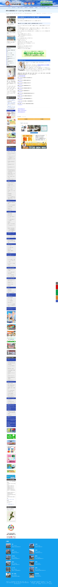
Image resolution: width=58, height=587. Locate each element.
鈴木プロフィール (10, 187)
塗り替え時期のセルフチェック (11, 168)
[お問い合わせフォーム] (46, 4)
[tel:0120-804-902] (34, 53)
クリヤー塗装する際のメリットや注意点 (11, 220)
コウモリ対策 (9, 245)
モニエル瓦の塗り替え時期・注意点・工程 (11, 391)
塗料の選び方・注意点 (11, 368)
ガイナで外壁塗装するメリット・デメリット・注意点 (11, 236)
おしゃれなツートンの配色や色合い (11, 264)
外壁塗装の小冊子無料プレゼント (11, 162)
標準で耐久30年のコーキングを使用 (11, 270)
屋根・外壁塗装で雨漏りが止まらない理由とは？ (11, 385)
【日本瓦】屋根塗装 (10, 393)
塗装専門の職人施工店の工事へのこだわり (11, 280)
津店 (12, 544)
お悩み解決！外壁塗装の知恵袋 (11, 51)
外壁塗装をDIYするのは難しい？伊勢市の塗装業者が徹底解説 (11, 412)
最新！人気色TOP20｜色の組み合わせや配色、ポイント (11, 254)
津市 (16, 581)
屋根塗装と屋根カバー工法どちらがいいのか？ (11, 174)
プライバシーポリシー (10, 309)
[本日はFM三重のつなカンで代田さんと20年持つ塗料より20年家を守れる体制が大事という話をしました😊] (37, 128)
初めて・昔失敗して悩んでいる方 (11, 177)
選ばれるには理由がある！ (11, 182)
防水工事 (8, 238)
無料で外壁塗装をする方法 (11, 403)
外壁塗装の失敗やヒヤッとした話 (11, 59)
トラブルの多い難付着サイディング (11, 366)
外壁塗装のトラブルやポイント (11, 360)
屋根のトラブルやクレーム (10, 381)
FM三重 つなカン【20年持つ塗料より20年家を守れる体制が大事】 (11, 33)
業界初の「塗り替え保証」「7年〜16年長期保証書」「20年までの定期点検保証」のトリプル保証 (11, 230)
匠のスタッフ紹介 (35, 583)
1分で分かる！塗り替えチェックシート (11, 154)
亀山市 (12, 582)
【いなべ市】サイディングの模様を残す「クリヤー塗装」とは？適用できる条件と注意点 (11, 42)
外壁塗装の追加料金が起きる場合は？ (11, 378)
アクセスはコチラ (20, 86)
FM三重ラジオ (9, 48)
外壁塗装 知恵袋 (33, 582)
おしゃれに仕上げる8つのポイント (11, 257)
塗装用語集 (8, 424)
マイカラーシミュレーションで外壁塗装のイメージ (11, 157)
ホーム (8, 148)
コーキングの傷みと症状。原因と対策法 (11, 273)
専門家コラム (9, 208)
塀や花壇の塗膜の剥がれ (11, 396)
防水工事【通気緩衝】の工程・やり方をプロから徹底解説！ (11, 241)
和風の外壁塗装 (10, 213)
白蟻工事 (9, 252)
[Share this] (21, 116)
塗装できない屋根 (10, 383)
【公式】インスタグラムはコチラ (22, 110)
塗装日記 (50, 581)
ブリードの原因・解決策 (11, 276)
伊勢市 (25, 581)
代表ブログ (8, 200)
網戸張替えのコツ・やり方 (10, 406)
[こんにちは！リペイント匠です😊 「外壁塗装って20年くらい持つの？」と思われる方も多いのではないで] (24, 128)
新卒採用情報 (9, 193)
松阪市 (20, 581)
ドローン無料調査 (10, 300)
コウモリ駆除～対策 (10, 247)
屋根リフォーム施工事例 (11, 292)
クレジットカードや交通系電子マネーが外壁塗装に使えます (11, 305)
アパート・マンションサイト (11, 418)
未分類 (8, 64)
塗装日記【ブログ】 (10, 56)
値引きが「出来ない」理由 (11, 151)
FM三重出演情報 (10, 206)
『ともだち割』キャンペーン (11, 226)
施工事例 (8, 287)
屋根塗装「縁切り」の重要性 (11, 388)
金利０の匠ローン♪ (10, 302)
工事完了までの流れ (10, 284)
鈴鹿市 (18, 581)
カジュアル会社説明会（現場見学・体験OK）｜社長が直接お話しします (11, 198)
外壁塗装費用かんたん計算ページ (11, 159)
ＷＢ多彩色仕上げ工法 (11, 401)
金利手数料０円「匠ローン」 (11, 165)
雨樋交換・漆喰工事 (10, 250)
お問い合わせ (50, 583)
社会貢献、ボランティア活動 (11, 191)
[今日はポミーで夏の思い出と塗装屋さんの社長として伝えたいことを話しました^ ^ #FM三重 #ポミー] (30, 128)
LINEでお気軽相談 (10, 297)
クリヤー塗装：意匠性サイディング (11, 217)
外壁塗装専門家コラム (10, 61)
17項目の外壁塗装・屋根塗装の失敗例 (11, 371)
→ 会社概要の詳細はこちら (10, 504)
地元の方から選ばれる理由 (10, 278)
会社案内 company (43, 582)
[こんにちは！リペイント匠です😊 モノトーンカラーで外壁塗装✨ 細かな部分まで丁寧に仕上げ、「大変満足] (44, 128)
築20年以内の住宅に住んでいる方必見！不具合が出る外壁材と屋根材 (11, 171)
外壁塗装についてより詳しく (11, 398)
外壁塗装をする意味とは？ (11, 179)
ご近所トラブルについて (11, 375)
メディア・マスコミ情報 (10, 54)
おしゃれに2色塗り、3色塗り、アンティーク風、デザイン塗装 (11, 260)
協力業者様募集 (9, 426)
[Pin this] (25, 116)
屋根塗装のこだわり (10, 282)
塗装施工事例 (9, 289)
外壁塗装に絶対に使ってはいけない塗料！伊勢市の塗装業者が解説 (11, 363)
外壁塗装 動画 (38, 582)
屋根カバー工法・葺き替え (11, 223)
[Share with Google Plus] (24, 116)
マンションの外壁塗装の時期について (11, 421)
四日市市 (23, 581)
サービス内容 (9, 211)
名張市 (16, 582)
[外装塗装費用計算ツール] (11, 333)
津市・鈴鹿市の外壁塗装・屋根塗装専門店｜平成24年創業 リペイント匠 (39, 581)
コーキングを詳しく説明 (10, 267)
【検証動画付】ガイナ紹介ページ (11, 234)
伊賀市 (14, 582)
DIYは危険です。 (10, 415)
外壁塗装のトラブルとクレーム (11, 373)
